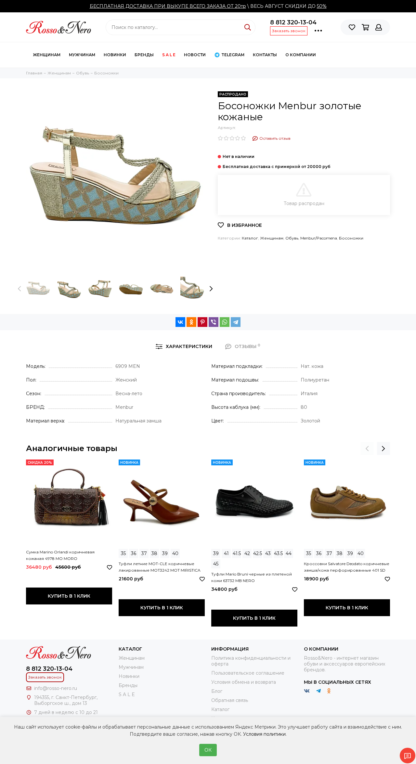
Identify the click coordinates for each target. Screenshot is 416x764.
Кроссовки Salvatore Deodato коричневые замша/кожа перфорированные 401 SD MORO (346, 567)
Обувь (291, 238)
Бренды (144, 54)
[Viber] (213, 322)
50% (322, 6)
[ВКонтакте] (180, 322)
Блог (216, 691)
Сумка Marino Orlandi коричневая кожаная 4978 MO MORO (60, 555)
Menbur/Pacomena (318, 238)
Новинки (115, 54)
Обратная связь (229, 700)
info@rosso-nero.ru (55, 688)
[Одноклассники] (191, 322)
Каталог (250, 238)
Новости (195, 54)
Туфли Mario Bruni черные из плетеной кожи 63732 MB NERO (251, 577)
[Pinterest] (202, 322)
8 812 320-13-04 (293, 22)
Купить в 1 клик (69, 596)
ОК (208, 750)
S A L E (169, 54)
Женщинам (46, 54)
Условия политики (264, 734)
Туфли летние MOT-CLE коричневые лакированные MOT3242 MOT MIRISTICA (160, 567)
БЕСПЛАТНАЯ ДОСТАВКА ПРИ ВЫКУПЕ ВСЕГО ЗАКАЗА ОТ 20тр (168, 6)
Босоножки (351, 238)
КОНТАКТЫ (265, 54)
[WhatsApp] (224, 322)
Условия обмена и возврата (243, 682)
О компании (300, 54)
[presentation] (19, 288)
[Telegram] (235, 322)
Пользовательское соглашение (247, 673)
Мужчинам (82, 54)
